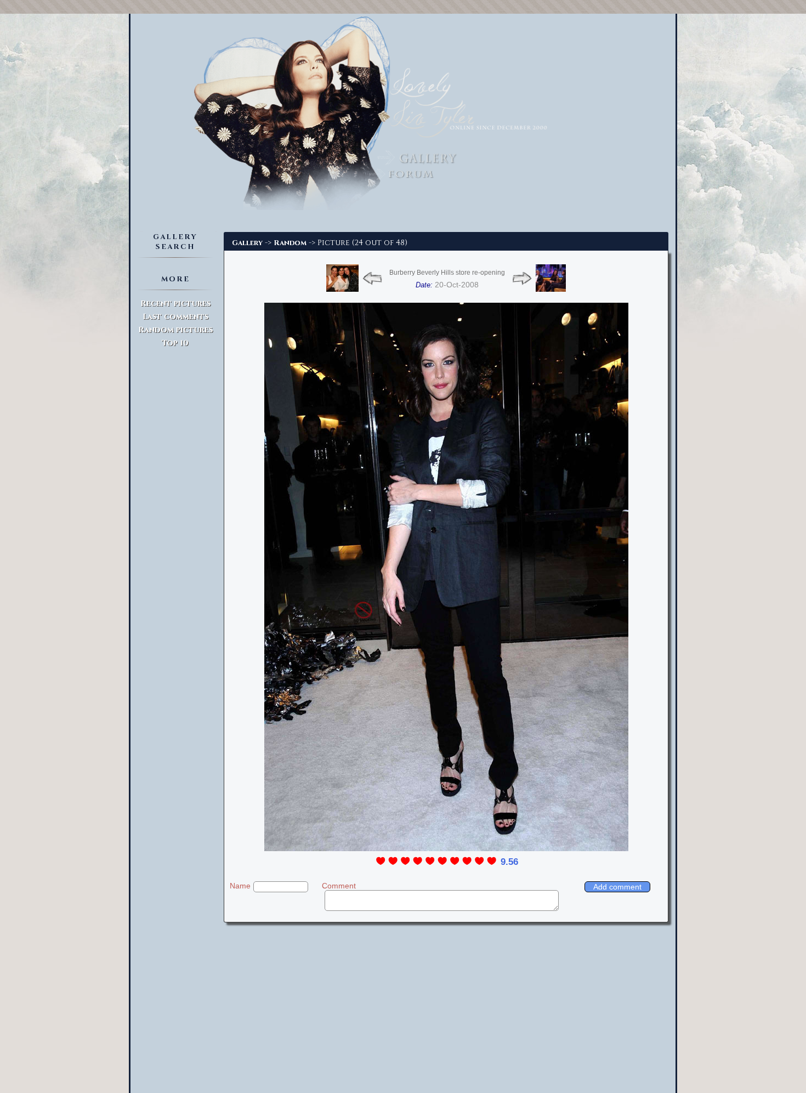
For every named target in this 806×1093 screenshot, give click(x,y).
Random (290, 243)
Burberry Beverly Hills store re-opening (447, 272)
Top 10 (175, 343)
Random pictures (175, 330)
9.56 (509, 862)
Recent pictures (175, 303)
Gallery (247, 243)
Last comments (175, 317)
